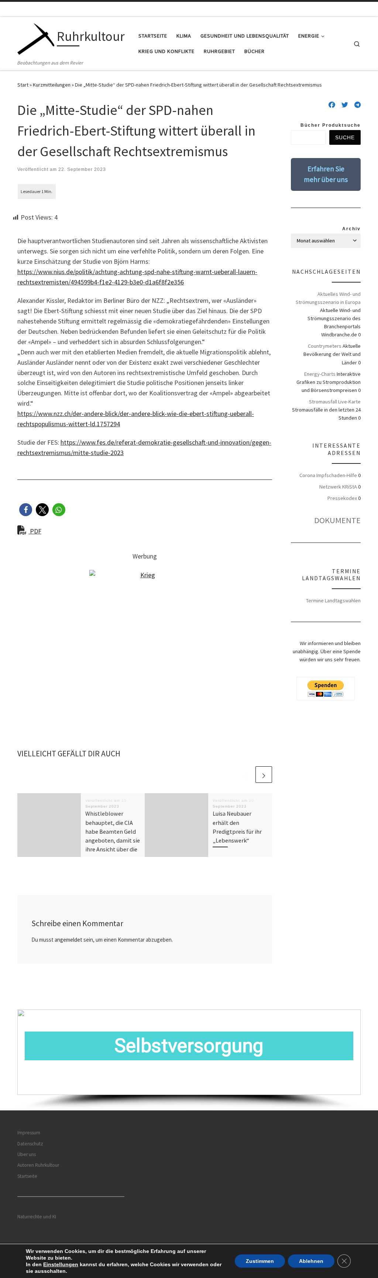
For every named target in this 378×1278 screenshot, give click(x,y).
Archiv (351, 228)
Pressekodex (342, 498)
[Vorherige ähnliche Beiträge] (246, 774)
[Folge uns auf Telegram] (357, 105)
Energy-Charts (320, 374)
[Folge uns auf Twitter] (344, 105)
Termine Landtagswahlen (333, 600)
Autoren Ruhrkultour (38, 1165)
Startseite (27, 1176)
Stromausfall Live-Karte (335, 401)
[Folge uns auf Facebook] (332, 105)
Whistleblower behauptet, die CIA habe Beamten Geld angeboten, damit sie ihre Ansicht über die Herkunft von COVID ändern (112, 840)
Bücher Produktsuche (330, 125)
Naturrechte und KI (36, 1217)
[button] (25, 509)
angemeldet (68, 939)
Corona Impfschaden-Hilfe (328, 475)
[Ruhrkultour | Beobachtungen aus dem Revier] (35, 37)
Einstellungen (60, 1264)
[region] (189, 1059)
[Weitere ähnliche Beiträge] (263, 774)
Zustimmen (260, 1261)
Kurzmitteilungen (52, 84)
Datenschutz (30, 1144)
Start (22, 84)
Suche (345, 137)
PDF (34, 531)
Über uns (26, 1154)
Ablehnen (311, 1261)
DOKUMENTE (337, 520)
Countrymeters (324, 346)
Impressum (28, 1133)
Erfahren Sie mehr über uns (326, 174)
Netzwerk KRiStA (338, 486)
